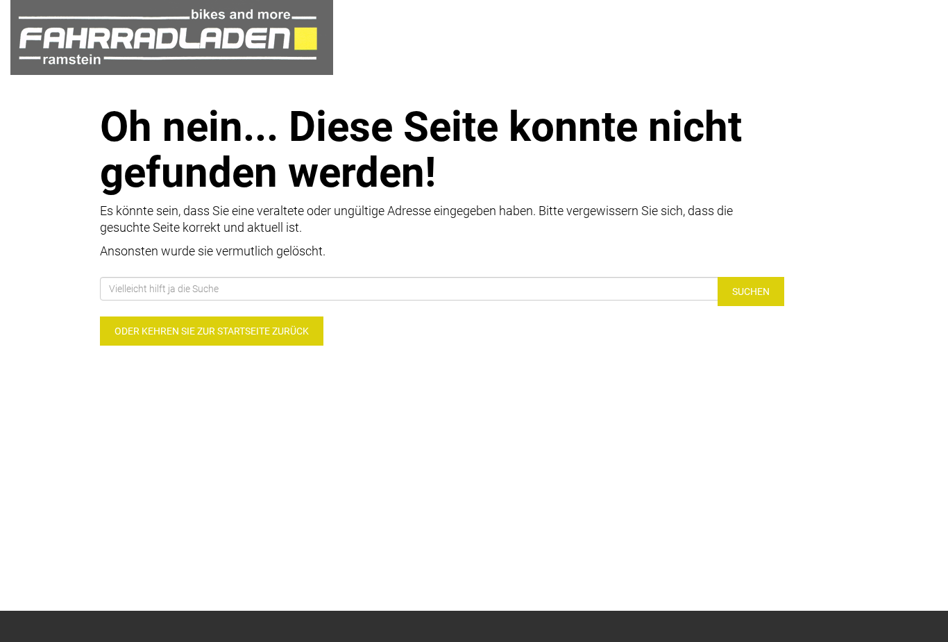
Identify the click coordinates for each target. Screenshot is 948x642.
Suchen (751, 291)
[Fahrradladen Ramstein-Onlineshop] (197, 37)
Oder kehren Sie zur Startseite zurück (212, 331)
